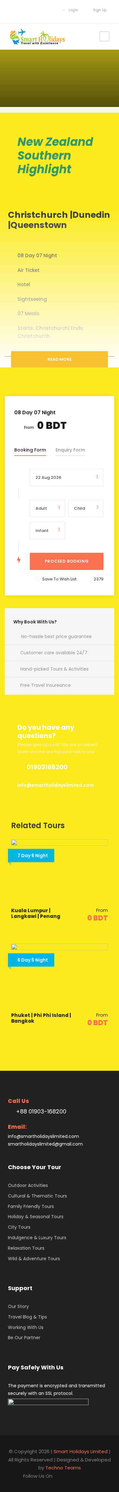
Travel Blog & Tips (27, 1317)
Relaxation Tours (26, 1248)
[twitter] (32, 9)
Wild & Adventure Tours (34, 1258)
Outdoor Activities (28, 1185)
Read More (60, 359)
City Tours (19, 1227)
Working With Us (25, 1327)
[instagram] (51, 9)
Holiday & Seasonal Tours (35, 1216)
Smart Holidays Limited (81, 1451)
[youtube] (42, 9)
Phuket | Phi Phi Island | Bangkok (41, 1018)
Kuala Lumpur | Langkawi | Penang (35, 913)
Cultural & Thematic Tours (37, 1196)
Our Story (18, 1306)
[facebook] (13, 9)
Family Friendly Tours (31, 1206)
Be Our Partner (24, 1337)
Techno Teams (63, 1467)
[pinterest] (23, 9)
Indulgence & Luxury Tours (37, 1237)
